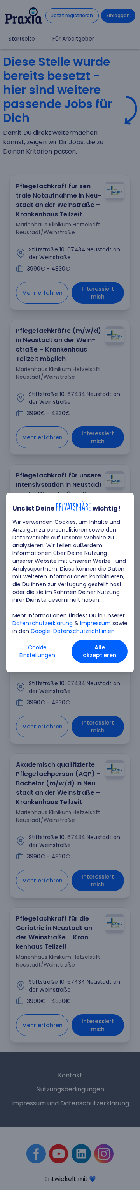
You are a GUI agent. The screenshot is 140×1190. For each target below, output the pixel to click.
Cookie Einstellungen (37, 651)
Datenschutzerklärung (42, 623)
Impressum (95, 623)
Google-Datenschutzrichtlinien (73, 631)
